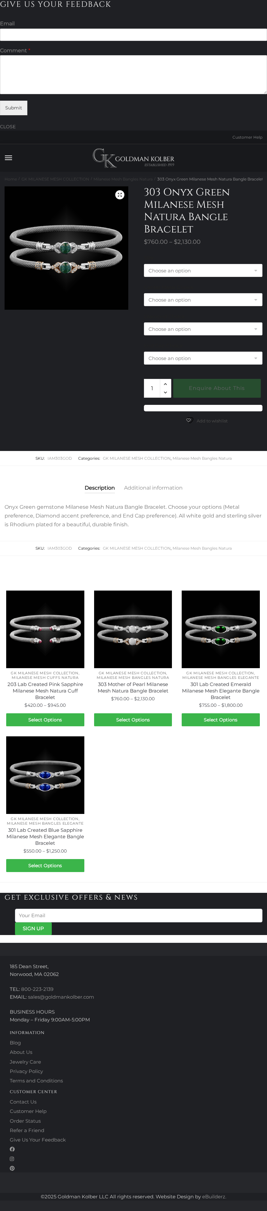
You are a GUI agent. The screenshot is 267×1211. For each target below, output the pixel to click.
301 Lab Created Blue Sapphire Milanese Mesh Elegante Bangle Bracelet (45, 836)
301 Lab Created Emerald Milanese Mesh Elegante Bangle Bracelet (221, 690)
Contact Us (23, 1102)
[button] (119, 194)
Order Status (25, 1121)
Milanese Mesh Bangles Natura (123, 179)
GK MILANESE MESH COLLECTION (55, 179)
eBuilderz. (214, 1196)
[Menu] (14, 158)
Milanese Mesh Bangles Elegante (220, 677)
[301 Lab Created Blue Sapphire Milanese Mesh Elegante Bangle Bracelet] (45, 775)
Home (11, 179)
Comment (15, 50)
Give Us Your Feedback (38, 1140)
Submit (13, 108)
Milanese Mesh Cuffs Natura (45, 677)
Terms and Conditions (36, 1081)
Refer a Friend (27, 1130)
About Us (21, 1052)
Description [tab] (100, 488)
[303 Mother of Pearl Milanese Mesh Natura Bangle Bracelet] (133, 629)
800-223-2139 (37, 989)
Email (7, 23)
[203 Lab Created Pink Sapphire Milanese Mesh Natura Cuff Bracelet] (45, 629)
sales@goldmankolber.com (61, 997)
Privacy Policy (26, 1071)
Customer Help (247, 137)
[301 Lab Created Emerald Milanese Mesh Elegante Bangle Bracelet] (221, 629)
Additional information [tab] (153, 488)
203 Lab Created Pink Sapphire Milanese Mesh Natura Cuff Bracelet (45, 690)
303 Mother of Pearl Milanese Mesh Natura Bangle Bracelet (133, 687)
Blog (15, 1043)
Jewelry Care (25, 1062)
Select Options (45, 720)
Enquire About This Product (217, 391)
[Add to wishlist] (76, 599)
